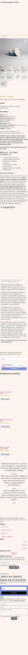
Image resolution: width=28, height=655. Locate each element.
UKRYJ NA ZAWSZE (11, 576)
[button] (25, 41)
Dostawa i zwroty (6, 530)
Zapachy (24, 545)
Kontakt (24, 548)
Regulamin (4, 533)
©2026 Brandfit (4, 574)
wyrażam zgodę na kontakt (8, 565)
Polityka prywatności (7, 536)
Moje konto (4, 526)
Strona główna (4, 280)
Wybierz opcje (5, 399)
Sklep (10, 280)
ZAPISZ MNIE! (14, 368)
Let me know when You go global (10, 616)
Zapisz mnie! (14, 592)
